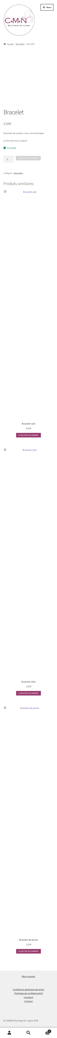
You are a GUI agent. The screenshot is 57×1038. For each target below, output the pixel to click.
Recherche (28, 1033)
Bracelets (20, 44)
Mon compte (28, 976)
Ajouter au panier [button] (28, 435)
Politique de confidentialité (28, 993)
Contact (28, 1001)
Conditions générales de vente (28, 989)
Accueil (10, 44)
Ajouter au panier (28, 158)
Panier (44, 1030)
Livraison (28, 997)
